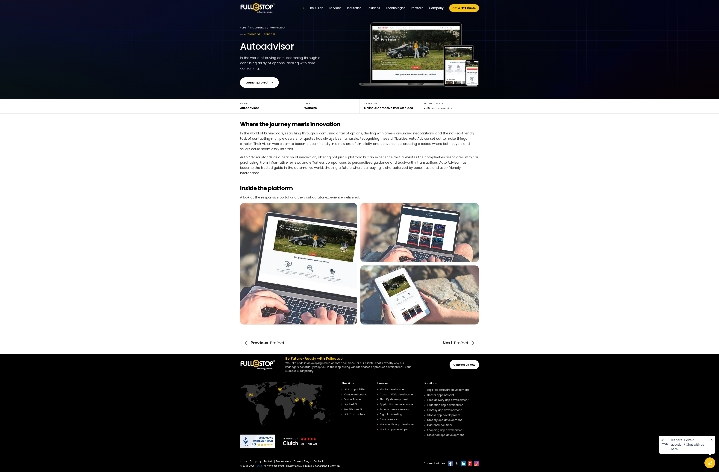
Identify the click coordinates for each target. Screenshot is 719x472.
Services (335, 8)
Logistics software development (448, 390)
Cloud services (389, 419)
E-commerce (258, 27)
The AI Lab (315, 8)
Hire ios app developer (394, 429)
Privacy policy (294, 466)
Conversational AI (355, 394)
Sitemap (335, 466)
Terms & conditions (316, 466)
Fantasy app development (444, 410)
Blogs (307, 461)
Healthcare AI (353, 409)
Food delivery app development (448, 400)
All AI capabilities (355, 389)
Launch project (257, 82)
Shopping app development (445, 430)
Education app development (446, 405)
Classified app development (445, 435)
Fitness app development (443, 415)
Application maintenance (396, 404)
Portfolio (417, 8)
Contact (318, 461)
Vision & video (353, 399)
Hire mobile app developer (397, 424)
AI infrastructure (354, 414)
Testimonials (283, 461)
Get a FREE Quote (464, 8)
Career (297, 461)
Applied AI (350, 404)
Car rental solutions (440, 425)
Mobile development (393, 389)
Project (267, 343)
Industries (354, 8)
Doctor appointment (440, 395)
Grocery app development (444, 420)
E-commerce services (394, 409)
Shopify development (394, 399)
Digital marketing (391, 414)
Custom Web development (398, 394)
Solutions (373, 8)
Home (243, 27)
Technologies (395, 8)
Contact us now (464, 365)
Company (436, 8)
